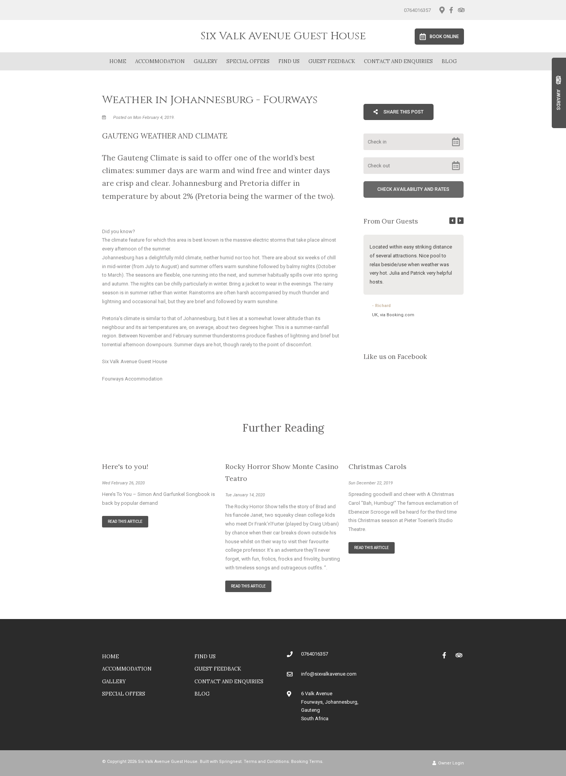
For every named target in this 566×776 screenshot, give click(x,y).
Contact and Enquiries (398, 61)
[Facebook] (451, 10)
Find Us (289, 61)
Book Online (444, 36)
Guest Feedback (331, 61)
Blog (449, 61)
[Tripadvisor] (461, 10)
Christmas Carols (377, 466)
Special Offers (248, 61)
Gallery (206, 61)
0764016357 (417, 10)
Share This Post (403, 112)
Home (117, 61)
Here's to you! (125, 466)
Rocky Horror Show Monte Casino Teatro (281, 472)
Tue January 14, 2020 (245, 495)
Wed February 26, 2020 (123, 483)
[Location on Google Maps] (442, 10)
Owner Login (450, 763)
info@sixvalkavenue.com (329, 674)
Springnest (230, 761)
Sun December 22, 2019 (370, 483)
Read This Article (125, 521)
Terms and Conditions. (267, 761)
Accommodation (160, 61)
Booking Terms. (307, 761)
